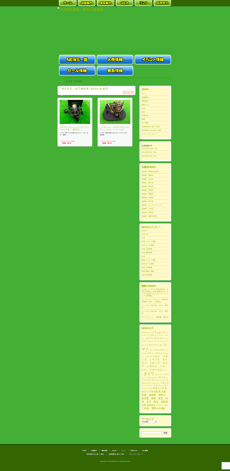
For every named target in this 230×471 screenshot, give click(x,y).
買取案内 (145, 101)
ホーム (144, 94)
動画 (143, 119)
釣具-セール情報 (148, 264)
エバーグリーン (155, 338)
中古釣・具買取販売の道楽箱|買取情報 (115, 70)
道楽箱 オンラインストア (152, 205)
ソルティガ (148, 357)
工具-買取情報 (147, 253)
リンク (123, 450)
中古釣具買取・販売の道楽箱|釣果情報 (153, 70)
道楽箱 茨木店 (147, 186)
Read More (86, 141)
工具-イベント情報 (149, 241)
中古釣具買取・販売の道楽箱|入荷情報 (115, 59)
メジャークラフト (147, 385)
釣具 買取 (150, 408)
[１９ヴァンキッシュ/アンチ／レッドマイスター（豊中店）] (75, 123)
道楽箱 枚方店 (147, 201)
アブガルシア (158, 332)
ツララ (166, 374)
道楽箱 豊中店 (66, 143)
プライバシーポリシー (150, 134)
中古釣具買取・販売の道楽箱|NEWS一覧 (77, 59)
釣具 (143, 256)
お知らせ (145, 234)
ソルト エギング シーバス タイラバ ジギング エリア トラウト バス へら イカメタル (155, 363)
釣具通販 (161, 408)
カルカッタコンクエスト (161, 341)
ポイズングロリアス (154, 383)
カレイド (145, 345)
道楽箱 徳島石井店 (149, 216)
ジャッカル (153, 350)
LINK (143, 108)
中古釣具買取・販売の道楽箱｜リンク (143, 3)
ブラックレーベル (158, 380)
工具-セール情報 (148, 245)
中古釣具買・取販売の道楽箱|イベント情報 (153, 59)
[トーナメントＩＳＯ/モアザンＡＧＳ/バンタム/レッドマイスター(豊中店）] (115, 123)
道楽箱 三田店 (147, 209)
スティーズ (152, 353)
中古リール (158, 388)
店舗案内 (145, 97)
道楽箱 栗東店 (147, 175)
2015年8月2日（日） (149, 156)
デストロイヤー (152, 378)
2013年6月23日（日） (150, 148)
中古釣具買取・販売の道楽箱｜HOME (67, 3)
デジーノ (144, 378)
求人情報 (145, 123)
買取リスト (146, 105)
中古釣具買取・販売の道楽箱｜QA (124, 3)
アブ (150, 333)
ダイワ (149, 374)
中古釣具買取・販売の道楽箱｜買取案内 (105, 3)
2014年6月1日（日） (149, 152)
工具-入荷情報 (147, 249)
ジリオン (162, 350)
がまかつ (145, 333)
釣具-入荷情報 (147, 267)
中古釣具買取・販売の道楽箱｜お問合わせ (162, 3)
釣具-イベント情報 (149, 260)
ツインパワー (159, 374)
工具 (143, 238)
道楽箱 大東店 (147, 197)
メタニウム (158, 386)
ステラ (161, 353)
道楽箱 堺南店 (147, 190)
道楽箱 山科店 (147, 179)
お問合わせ (134, 450)
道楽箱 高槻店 (147, 194)
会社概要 (145, 450)
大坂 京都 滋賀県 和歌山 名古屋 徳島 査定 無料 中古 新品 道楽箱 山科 (156, 398)
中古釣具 (156, 391)
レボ (164, 386)
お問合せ (145, 115)
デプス (162, 377)
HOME (61, 81)
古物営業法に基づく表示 (151, 126)
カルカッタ (150, 341)
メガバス (164, 383)
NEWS (144, 230)
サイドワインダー (156, 345)
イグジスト (160, 335)
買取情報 (104, 450)
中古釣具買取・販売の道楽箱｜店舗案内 (86, 3)
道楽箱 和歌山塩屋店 (150, 171)
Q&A (143, 112)
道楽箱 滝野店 (147, 212)
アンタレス (151, 335)
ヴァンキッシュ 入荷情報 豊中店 (155, 317)
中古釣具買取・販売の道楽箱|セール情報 (77, 70)
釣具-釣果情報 (147, 275)
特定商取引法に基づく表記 (152, 130)
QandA (114, 450)
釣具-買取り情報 (148, 271)
